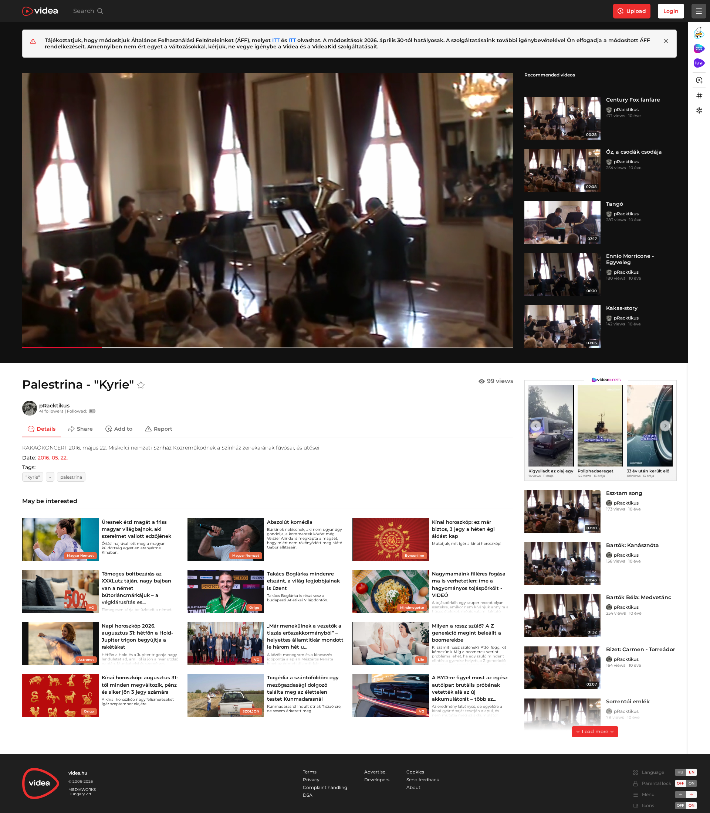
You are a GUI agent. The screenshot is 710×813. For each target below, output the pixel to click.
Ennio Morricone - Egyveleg (630, 259)
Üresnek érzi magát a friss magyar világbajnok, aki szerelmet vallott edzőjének (136, 529)
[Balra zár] (680, 794)
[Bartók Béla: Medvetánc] (562, 615)
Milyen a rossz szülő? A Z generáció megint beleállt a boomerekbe (466, 633)
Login (671, 11)
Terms (310, 772)
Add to (123, 428)
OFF (680, 805)
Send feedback (422, 779)
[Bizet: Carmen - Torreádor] (562, 667)
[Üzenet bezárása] (666, 41)
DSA (307, 795)
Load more (595, 731)
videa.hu (77, 773)
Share (85, 428)
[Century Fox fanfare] (562, 118)
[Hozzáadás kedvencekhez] (141, 385)
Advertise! (375, 772)
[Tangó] (562, 222)
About (413, 787)
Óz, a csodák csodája (634, 151)
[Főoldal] (40, 11)
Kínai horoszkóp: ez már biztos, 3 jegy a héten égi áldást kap (463, 529)
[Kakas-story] (562, 326)
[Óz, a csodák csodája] (562, 170)
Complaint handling (325, 787)
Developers (376, 779)
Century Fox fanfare (633, 99)
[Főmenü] (699, 11)
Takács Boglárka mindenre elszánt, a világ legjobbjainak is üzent (303, 581)
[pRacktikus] (609, 110)
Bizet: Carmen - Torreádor (640, 649)
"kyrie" (33, 477)
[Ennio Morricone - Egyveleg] (562, 274)
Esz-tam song (624, 493)
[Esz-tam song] (562, 511)
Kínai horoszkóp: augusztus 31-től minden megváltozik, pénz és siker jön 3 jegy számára (140, 684)
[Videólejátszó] (267, 210)
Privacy (311, 779)
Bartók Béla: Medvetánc (638, 597)
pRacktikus (626, 109)
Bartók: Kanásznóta (632, 545)
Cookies (415, 772)
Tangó (614, 204)
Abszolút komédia (289, 522)
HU (680, 772)
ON (691, 783)
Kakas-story (622, 308)
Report (163, 428)
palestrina (71, 477)
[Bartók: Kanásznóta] (562, 563)
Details (46, 428)
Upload (636, 11)
